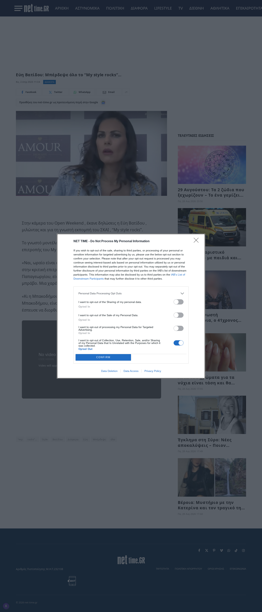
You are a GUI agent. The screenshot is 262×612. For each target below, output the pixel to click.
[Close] (197, 241)
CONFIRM (103, 357)
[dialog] (131, 306)
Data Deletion (109, 370)
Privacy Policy (152, 370)
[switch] (179, 301)
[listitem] (131, 293)
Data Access (131, 370)
